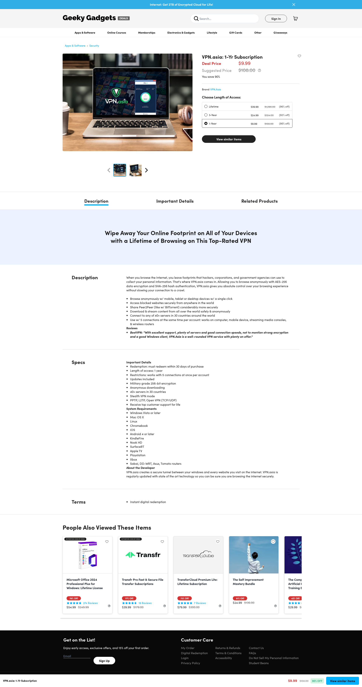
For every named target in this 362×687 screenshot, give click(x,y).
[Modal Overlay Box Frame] (181, 344)
